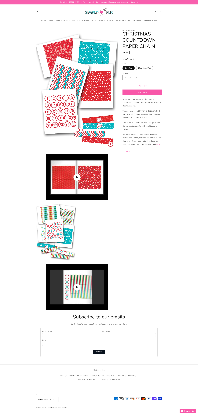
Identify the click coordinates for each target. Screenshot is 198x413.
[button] (38, 11)
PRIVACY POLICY (97, 376)
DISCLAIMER (111, 376)
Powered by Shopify (60, 408)
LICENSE (63, 376)
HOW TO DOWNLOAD (87, 380)
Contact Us (188, 411)
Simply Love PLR (47, 408)
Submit (99, 352)
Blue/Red (128, 68)
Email (44, 340)
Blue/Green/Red (144, 68)
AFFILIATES (103, 380)
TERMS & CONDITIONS (78, 376)
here (158, 144)
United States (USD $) (46, 400)
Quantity (125, 73)
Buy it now (142, 92)
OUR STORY (115, 380)
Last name (105, 331)
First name (47, 331)
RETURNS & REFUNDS (127, 376)
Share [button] (127, 151)
